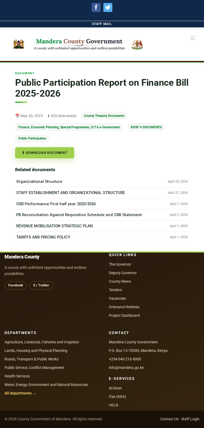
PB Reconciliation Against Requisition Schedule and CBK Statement (79, 214)
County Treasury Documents (104, 116)
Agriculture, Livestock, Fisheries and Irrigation (42, 342)
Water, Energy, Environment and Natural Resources (46, 384)
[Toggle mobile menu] (193, 38)
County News (120, 281)
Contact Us (169, 419)
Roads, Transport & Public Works (31, 359)
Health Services (17, 376)
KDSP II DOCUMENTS (146, 127)
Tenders (115, 290)
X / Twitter (41, 285)
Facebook (15, 285)
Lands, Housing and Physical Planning (36, 350)
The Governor (120, 264)
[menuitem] (101, 24)
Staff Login (190, 419)
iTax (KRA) (117, 396)
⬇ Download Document (44, 153)
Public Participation (32, 138)
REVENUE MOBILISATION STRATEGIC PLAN (54, 226)
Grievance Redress (124, 307)
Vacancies (117, 298)
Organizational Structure (39, 181)
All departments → (20, 393)
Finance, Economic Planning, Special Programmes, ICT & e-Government (69, 127)
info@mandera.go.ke (126, 367)
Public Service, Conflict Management (34, 367)
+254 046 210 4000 (125, 359)
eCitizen (115, 388)
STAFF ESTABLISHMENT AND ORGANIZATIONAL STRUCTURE (70, 192)
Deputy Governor (123, 273)
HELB (113, 405)
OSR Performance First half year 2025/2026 (56, 203)
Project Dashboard (124, 315)
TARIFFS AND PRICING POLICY (43, 237)
